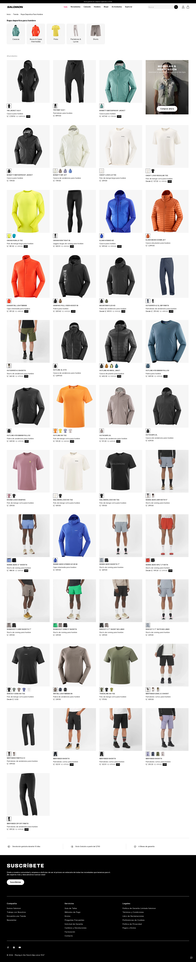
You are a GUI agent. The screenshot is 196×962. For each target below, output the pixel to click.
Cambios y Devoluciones (76, 928)
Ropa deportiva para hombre (32, 14)
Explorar (128, 7)
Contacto (69, 936)
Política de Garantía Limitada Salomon (139, 908)
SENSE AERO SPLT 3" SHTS (157, 565)
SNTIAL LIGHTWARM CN (62, 693)
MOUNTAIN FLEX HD (107, 305)
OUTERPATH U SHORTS (16, 370)
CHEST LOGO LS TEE (107, 175)
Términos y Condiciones (133, 912)
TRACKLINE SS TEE (107, 693)
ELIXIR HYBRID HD (106, 240)
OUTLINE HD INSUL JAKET (109, 370)
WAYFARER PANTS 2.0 (16, 758)
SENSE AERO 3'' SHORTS (17, 565)
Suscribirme (15, 882)
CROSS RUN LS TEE (15, 240)
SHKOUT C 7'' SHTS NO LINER (157, 629)
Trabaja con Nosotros (16, 912)
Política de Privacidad (132, 924)
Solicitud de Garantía (74, 924)
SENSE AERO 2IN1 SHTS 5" (156, 500)
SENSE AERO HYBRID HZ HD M (65, 564)
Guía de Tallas (71, 908)
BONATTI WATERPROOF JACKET (112, 110)
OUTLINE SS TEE (60, 435)
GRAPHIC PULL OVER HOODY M (65, 305)
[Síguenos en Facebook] (8, 947)
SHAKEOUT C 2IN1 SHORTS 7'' (19, 629)
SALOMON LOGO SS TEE (109, 500)
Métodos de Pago (73, 912)
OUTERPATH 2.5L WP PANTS (157, 305)
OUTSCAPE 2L (105, 435)
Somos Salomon (14, 908)
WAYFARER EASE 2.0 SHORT (157, 693)
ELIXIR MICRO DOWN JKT (156, 240)
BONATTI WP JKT (60, 175)
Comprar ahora (167, 109)
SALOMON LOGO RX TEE (63, 500)
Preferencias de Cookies (133, 920)
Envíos (67, 916)
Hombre (97, 7)
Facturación (70, 932)
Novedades (75, 7)
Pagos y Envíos (129, 928)
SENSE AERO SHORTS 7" (109, 564)
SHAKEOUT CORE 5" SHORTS (65, 629)
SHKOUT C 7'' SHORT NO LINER (111, 629)
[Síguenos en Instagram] (14, 947)
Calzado (87, 7)
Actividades (117, 7)
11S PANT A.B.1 (59, 110)
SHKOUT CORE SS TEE (16, 693)
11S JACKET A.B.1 (14, 110)
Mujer (106, 7)
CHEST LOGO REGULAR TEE (157, 175)
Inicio (9, 14)
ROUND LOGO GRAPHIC (16, 500)
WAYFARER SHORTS (61, 758)
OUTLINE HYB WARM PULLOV (157, 370)
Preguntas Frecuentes (74, 920)
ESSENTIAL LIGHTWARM (17, 305)
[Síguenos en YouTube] (20, 947)
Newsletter (12, 920)
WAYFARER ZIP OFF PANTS (17, 823)
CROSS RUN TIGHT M (61, 240)
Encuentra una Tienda (16, 916)
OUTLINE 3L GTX (60, 370)
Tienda (15, 14)
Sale (65, 7)
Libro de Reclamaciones (133, 916)
